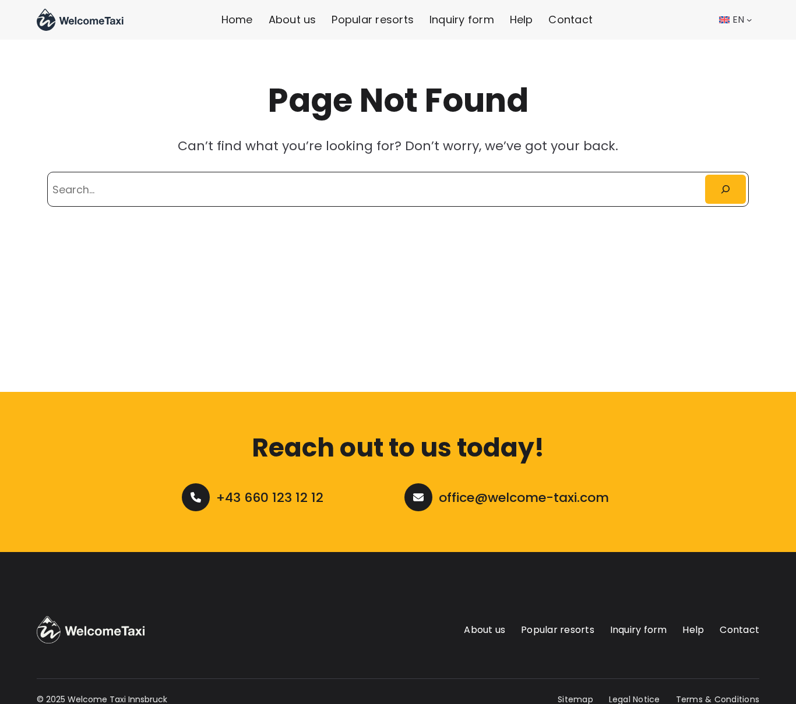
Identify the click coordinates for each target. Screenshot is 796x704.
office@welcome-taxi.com (524, 498)
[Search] (725, 189)
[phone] (196, 497)
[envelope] (418, 497)
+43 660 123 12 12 (269, 498)
